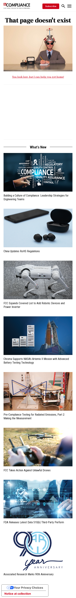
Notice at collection (17, 593)
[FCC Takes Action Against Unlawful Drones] (38, 447)
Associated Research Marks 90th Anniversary (29, 574)
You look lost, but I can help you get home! (38, 77)
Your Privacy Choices (28, 587)
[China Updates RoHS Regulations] (38, 228)
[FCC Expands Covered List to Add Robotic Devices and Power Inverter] (38, 280)
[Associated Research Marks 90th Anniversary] (38, 551)
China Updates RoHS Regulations (22, 251)
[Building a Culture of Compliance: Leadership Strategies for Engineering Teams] (38, 172)
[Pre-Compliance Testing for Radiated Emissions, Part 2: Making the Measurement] (38, 391)
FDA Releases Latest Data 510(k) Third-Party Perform (34, 522)
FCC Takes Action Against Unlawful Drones (27, 470)
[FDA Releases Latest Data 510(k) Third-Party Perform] (38, 499)
